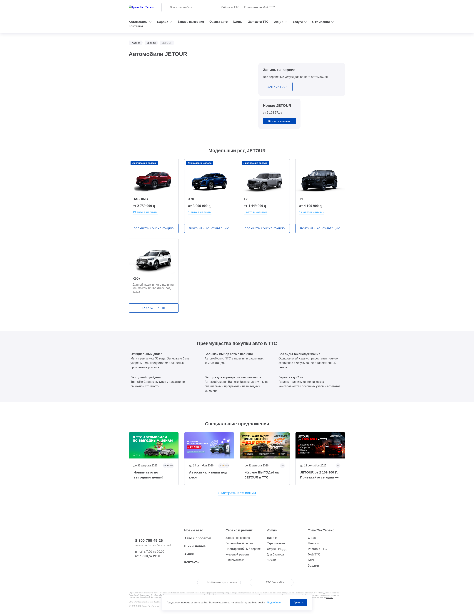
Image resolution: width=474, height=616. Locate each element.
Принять (298, 602)
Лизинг (271, 560)
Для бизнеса (275, 554)
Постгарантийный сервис (243, 548)
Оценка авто (218, 21)
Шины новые (194, 546)
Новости (314, 543)
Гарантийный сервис (240, 543)
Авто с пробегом (197, 538)
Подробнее (274, 602)
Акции (189, 554)
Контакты (136, 26)
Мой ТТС (314, 554)
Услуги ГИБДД (276, 548)
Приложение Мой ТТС (259, 7)
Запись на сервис (191, 21)
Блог (311, 560)
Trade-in (272, 537)
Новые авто (193, 530)
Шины (238, 21)
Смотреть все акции (237, 493)
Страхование (276, 543)
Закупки (313, 565)
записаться (278, 86)
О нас (312, 537)
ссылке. (329, 597)
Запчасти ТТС (258, 21)
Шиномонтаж (235, 560)
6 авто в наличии (255, 212)
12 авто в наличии (311, 212)
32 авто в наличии (279, 121)
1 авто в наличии (199, 212)
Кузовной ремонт (237, 554)
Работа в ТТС (230, 7)
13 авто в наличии (145, 212)
